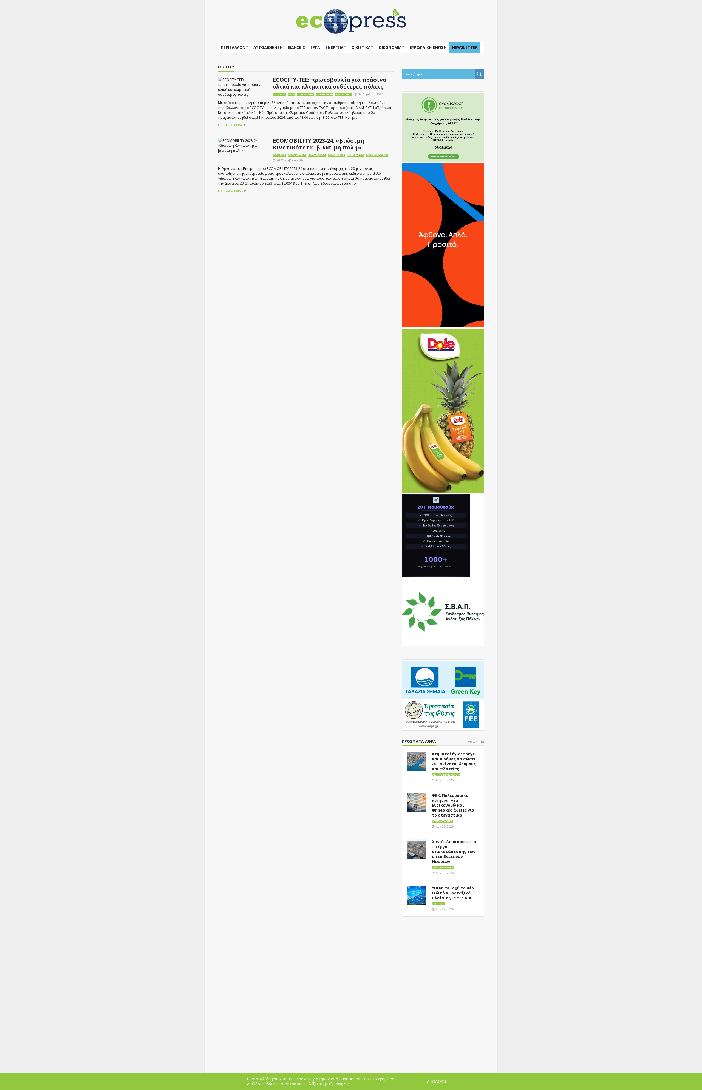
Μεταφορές (316, 155)
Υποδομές (343, 94)
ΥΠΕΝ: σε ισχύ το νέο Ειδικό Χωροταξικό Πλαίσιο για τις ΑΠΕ (453, 892)
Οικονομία (390, 47)
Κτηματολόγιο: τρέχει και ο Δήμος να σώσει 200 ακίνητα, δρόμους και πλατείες (454, 761)
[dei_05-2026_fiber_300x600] (443, 244)
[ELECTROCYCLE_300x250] (443, 127)
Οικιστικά (361, 47)
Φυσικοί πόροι (377, 155)
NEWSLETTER (465, 47)
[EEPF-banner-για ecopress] (443, 694)
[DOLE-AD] (443, 410)
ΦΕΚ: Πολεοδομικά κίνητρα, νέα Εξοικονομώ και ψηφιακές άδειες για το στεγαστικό (453, 805)
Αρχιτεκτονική (443, 867)
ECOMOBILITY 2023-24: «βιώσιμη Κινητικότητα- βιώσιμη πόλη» (318, 144)
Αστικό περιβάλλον (446, 774)
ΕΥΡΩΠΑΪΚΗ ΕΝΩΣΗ (428, 47)
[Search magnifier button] (479, 74)
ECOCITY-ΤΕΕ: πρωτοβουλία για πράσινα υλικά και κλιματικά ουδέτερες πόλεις (329, 83)
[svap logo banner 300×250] (443, 611)
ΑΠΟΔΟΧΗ (436, 1081)
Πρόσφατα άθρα (419, 741)
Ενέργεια (334, 47)
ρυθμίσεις (334, 1083)
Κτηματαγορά (442, 821)
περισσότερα (230, 125)
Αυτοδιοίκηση (267, 47)
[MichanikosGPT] (436, 534)
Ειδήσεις (296, 47)
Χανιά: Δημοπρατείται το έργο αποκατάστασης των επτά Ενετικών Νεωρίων (455, 851)
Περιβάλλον (233, 47)
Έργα (315, 47)
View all (473, 742)
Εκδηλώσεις (296, 155)
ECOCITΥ (226, 67)
